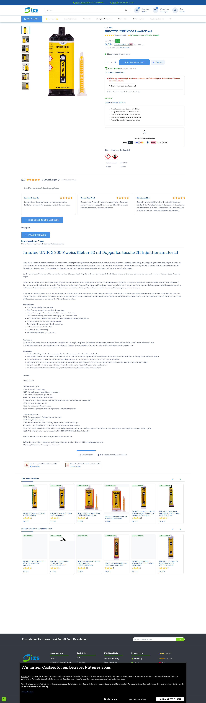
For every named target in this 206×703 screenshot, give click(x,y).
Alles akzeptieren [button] (170, 699)
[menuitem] (31, 19)
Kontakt (52, 659)
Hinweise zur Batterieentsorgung (61, 662)
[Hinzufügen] (115, 62)
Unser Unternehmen (111, 662)
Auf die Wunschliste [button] (115, 73)
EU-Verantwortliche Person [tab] (113, 455)
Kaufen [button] (159, 62)
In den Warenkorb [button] (135, 62)
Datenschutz (81, 662)
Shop (110, 27)
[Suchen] (126, 10)
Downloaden (35, 466)
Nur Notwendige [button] (137, 699)
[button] (123, 44)
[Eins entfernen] (107, 62)
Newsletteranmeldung (111, 659)
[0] (137, 10)
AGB (78, 658)
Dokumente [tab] (87, 455)
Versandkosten (124, 47)
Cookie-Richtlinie (27, 692)
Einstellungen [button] (111, 699)
